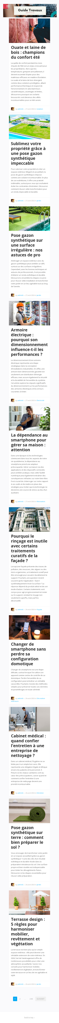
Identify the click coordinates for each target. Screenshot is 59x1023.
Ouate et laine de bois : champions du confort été (28, 52)
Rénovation (41, 501)
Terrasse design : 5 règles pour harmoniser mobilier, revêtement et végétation (28, 931)
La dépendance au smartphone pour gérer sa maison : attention (29, 442)
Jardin (39, 201)
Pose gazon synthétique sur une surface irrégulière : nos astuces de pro (27, 245)
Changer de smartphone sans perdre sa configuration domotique (28, 653)
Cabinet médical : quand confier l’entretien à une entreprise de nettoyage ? (28, 745)
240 (31, 999)
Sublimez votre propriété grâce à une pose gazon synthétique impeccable (28, 153)
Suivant (40, 999)
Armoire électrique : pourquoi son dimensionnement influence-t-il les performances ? (29, 342)
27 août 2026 (30, 109)
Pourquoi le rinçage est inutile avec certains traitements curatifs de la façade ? (29, 548)
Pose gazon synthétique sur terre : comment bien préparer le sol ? (27, 837)
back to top (29, 1017)
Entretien (40, 793)
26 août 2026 (30, 609)
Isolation (40, 109)
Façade (39, 609)
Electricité (40, 400)
